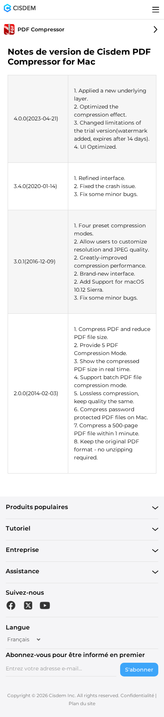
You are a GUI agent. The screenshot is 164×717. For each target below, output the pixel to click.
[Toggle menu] (155, 9)
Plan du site (82, 703)
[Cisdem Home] (19, 9)
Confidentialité (137, 695)
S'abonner (139, 669)
